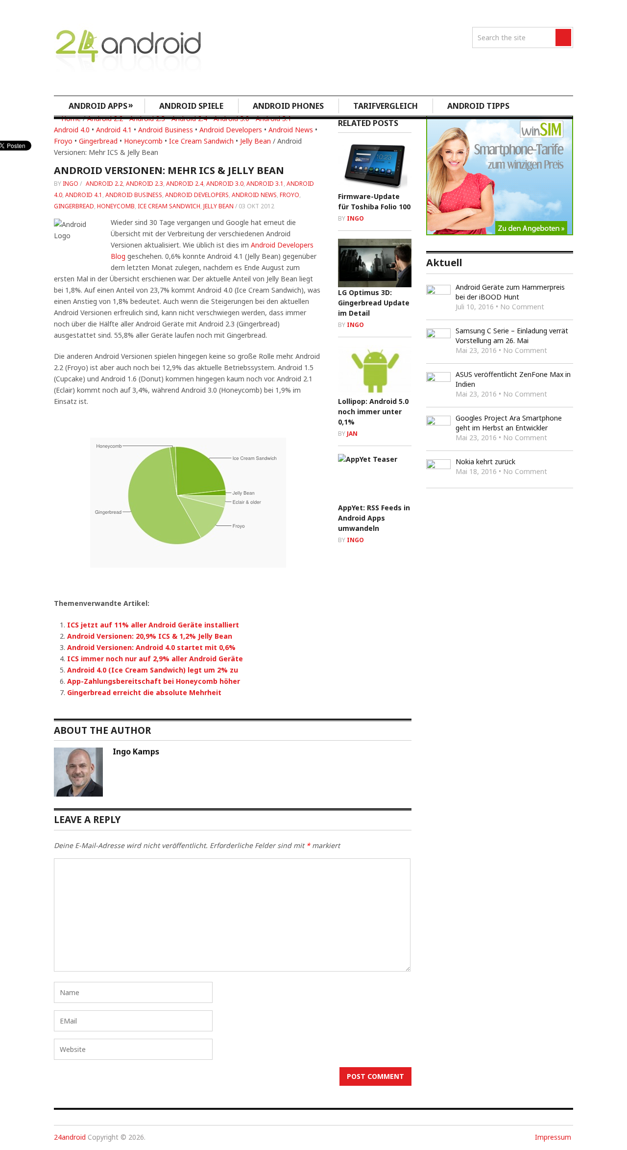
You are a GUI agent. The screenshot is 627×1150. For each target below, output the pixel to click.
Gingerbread (98, 141)
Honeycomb (143, 141)
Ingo (70, 183)
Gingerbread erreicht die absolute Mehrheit (144, 692)
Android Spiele (191, 105)
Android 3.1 (265, 183)
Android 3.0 (224, 183)
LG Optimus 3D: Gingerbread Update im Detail (374, 303)
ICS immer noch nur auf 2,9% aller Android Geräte (155, 658)
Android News (290, 129)
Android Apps (101, 105)
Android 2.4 (184, 183)
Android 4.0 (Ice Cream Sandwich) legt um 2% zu (152, 670)
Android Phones (288, 105)
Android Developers (230, 129)
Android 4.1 (114, 129)
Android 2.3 (144, 183)
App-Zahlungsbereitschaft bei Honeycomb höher (153, 681)
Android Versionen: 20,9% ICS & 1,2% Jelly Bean (149, 636)
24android (70, 1137)
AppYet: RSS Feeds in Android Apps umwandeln (374, 518)
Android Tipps (478, 105)
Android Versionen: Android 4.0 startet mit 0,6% (151, 647)
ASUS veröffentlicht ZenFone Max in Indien (513, 379)
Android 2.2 (104, 183)
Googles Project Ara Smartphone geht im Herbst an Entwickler (509, 422)
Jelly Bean (255, 141)
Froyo (63, 141)
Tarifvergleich (385, 105)
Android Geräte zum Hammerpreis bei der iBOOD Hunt (510, 291)
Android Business (165, 129)
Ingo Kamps (136, 751)
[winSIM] (499, 232)
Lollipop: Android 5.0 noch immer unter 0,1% (373, 411)
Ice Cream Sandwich (201, 141)
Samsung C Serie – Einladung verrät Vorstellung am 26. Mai (512, 335)
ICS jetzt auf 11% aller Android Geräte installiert (153, 624)
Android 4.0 (72, 129)
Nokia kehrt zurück (485, 461)
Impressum (553, 1137)
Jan (352, 433)
